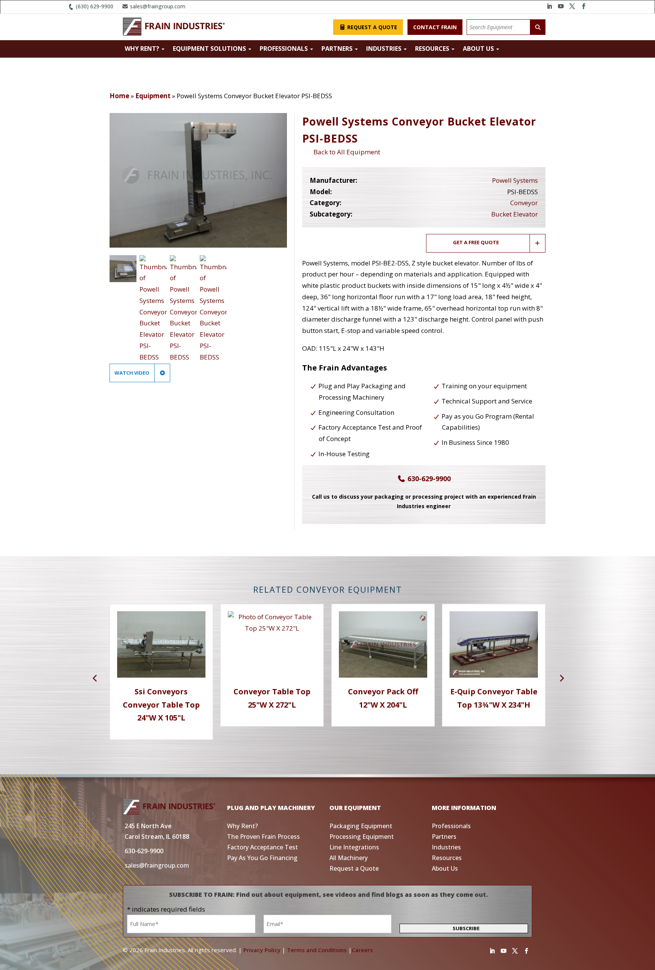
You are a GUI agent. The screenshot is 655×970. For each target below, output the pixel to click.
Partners (337, 48)
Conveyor (524, 202)
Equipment (153, 95)
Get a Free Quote (476, 242)
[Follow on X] (572, 6)
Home (119, 95)
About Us (479, 48)
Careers (362, 950)
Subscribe (466, 928)
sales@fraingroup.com (156, 6)
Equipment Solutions (210, 48)
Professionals (284, 48)
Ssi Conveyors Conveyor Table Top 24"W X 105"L (161, 704)
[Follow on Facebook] (583, 6)
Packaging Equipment (360, 826)
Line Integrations (354, 847)
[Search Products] (537, 27)
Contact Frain (435, 27)
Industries (384, 48)
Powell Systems (515, 180)
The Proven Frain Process (263, 836)
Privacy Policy (261, 950)
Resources (433, 48)
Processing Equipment (361, 836)
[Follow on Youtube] (560, 6)
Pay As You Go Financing (262, 858)
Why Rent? (143, 48)
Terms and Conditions (317, 950)
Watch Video (132, 372)
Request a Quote (371, 27)
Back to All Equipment (345, 152)
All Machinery (348, 858)
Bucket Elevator (514, 214)
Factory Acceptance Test (262, 847)
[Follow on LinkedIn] (549, 6)
